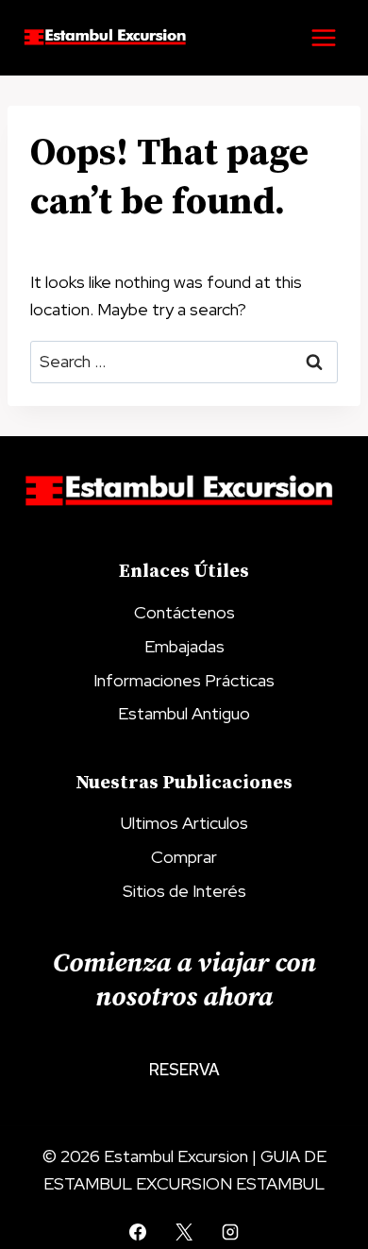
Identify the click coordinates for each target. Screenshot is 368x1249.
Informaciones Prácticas (184, 680)
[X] (184, 1232)
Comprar (184, 857)
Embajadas (184, 646)
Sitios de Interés (184, 891)
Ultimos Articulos (184, 823)
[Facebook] (138, 1232)
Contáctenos (184, 612)
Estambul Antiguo (184, 713)
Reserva (184, 1069)
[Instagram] (230, 1232)
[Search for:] (184, 361)
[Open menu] (323, 37)
